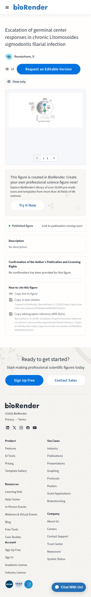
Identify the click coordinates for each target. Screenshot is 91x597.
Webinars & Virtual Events (21, 514)
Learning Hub (13, 492)
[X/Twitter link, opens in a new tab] (14, 427)
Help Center (12, 499)
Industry (52, 448)
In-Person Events (15, 507)
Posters (52, 486)
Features (10, 448)
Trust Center (55, 544)
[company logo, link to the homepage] (31, 7)
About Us (53, 521)
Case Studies (13, 537)
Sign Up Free (24, 380)
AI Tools (10, 456)
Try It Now (27, 205)
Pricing (9, 463)
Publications (55, 456)
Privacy (9, 419)
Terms (22, 419)
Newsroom (54, 551)
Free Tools (11, 529)
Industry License (15, 572)
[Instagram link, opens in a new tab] (21, 427)
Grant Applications (59, 493)
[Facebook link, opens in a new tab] (27, 427)
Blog (8, 522)
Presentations (56, 463)
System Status (56, 559)
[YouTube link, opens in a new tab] (34, 427)
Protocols (53, 478)
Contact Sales (66, 380)
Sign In (9, 557)
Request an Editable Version (48, 69)
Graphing (53, 471)
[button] (7, 7)
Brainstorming (56, 501)
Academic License (16, 565)
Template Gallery (16, 471)
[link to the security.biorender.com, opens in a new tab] (9, 584)
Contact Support (57, 536)
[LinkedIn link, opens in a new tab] (7, 427)
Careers (52, 529)
